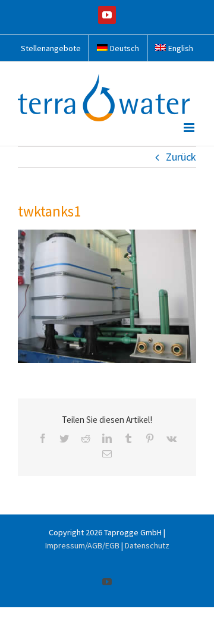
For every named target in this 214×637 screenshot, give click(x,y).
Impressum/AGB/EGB (82, 545)
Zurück (181, 157)
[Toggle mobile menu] (190, 127)
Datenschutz (147, 545)
